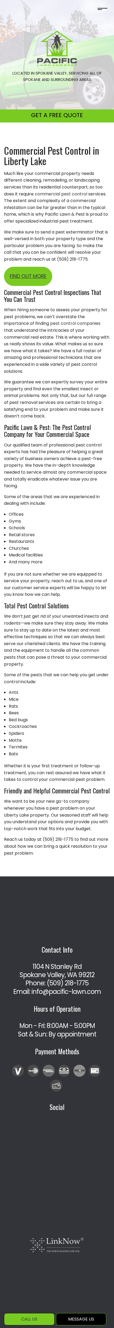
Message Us (81, 1319)
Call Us (29, 1319)
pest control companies (75, 323)
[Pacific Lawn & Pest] (57, 48)
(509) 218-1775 (68, 983)
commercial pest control (61, 194)
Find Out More (28, 276)
